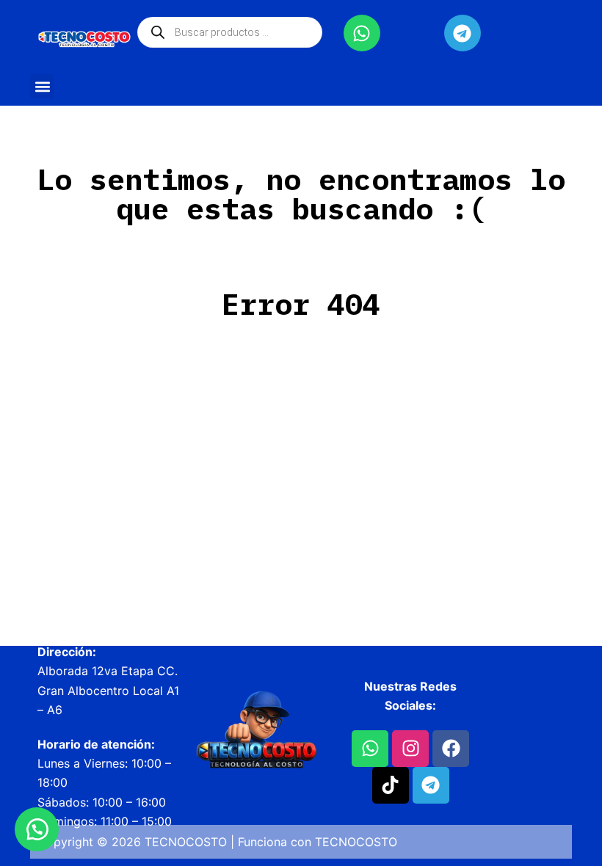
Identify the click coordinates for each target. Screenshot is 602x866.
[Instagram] (410, 748)
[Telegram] (462, 33)
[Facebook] (450, 748)
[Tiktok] (390, 785)
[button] (42, 86)
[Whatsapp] (362, 33)
